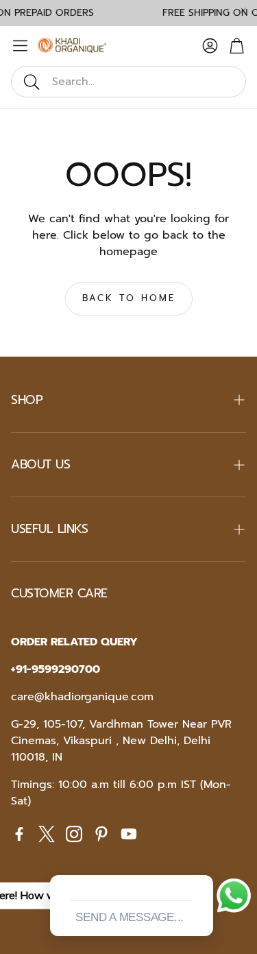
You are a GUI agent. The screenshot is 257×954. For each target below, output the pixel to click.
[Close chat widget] (201, 859)
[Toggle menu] (20, 45)
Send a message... (129, 917)
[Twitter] (46, 834)
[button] (128, 82)
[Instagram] (74, 834)
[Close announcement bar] (243, 10)
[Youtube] (129, 834)
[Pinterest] (101, 834)
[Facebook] (19, 834)
